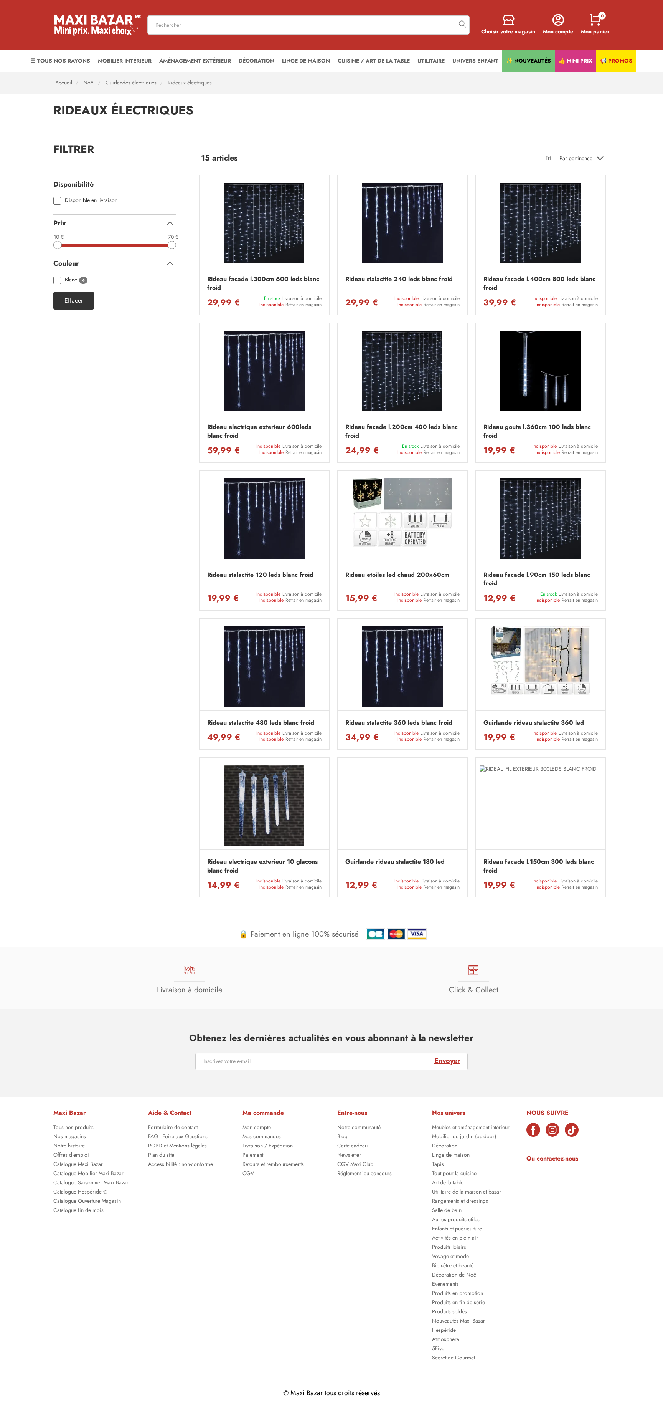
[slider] (57, 245)
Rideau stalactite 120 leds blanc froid (260, 575)
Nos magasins (69, 1137)
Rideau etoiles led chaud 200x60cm (397, 575)
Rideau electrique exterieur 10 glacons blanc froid (262, 866)
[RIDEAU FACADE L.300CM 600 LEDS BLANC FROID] (264, 223)
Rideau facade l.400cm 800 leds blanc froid (539, 283)
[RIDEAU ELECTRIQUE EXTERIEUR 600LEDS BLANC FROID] (264, 371)
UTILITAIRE (431, 61)
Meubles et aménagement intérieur (471, 1128)
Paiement (252, 1155)
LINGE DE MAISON (306, 61)
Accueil (63, 82)
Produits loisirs (449, 1248)
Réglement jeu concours (364, 1174)
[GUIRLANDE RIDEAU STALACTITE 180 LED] (402, 805)
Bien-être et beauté (452, 1266)
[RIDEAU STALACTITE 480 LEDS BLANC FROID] (264, 666)
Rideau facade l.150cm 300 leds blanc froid (538, 866)
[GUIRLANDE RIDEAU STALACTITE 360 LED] (541, 666)
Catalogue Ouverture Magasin (87, 1202)
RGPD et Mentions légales (177, 1146)
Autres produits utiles (456, 1220)
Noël (88, 82)
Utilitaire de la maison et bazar (466, 1192)
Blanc (75, 280)
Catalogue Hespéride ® (80, 1192)
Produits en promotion (457, 1294)
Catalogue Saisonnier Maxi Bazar (91, 1183)
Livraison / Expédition (267, 1146)
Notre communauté (359, 1128)
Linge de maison (451, 1155)
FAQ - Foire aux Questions (178, 1137)
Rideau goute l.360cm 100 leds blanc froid (537, 431)
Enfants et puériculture (457, 1229)
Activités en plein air (455, 1238)
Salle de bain (447, 1211)
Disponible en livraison (91, 200)
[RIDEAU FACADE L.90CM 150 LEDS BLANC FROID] (541, 518)
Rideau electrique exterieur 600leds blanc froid (259, 431)
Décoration (444, 1146)
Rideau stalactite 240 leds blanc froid (399, 279)
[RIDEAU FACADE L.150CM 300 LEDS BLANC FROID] (541, 805)
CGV (248, 1174)
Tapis (438, 1165)
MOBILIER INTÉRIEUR (125, 61)
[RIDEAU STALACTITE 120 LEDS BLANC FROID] (264, 518)
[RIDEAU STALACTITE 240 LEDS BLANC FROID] (402, 223)
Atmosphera (445, 1340)
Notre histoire (69, 1146)
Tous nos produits (73, 1128)
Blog (342, 1137)
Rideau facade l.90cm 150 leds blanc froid (536, 579)
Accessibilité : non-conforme (180, 1165)
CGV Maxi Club (355, 1165)
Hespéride (444, 1331)
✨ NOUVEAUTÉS (528, 61)
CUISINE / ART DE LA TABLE (374, 61)
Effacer (73, 300)
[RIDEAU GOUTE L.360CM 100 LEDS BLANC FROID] (541, 371)
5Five (438, 1349)
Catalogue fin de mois (78, 1211)
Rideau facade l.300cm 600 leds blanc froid (263, 283)
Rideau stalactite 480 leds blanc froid (260, 723)
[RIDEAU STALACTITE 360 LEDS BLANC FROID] (402, 666)
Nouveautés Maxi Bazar (458, 1321)
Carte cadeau (352, 1146)
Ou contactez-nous (552, 1158)
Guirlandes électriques (131, 82)
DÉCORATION (256, 61)
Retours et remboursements (273, 1165)
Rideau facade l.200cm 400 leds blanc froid (401, 431)
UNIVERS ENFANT (475, 61)
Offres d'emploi (71, 1155)
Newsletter (349, 1155)
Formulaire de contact (173, 1128)
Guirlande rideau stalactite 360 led (533, 723)
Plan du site (161, 1155)
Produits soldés (449, 1312)
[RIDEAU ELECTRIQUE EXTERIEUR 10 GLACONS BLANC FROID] (264, 805)
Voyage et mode (450, 1257)
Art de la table (447, 1183)
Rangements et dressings (460, 1202)
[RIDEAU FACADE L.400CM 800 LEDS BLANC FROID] (541, 223)
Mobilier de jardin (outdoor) (464, 1137)
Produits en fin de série (458, 1303)
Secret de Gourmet (453, 1358)
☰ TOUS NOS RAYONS (60, 61)
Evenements (445, 1285)
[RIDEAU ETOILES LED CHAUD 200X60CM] (402, 518)
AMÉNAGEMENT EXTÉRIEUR (195, 61)
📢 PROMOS (616, 61)
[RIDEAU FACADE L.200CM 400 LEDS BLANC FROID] (402, 371)
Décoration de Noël (454, 1275)
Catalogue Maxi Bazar (78, 1165)
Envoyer (447, 1061)
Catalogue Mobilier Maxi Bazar (88, 1174)
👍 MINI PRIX (575, 61)
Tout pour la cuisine (454, 1174)
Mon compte (256, 1128)
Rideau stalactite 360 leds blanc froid (398, 723)
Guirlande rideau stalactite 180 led (395, 862)
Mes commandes (261, 1137)
